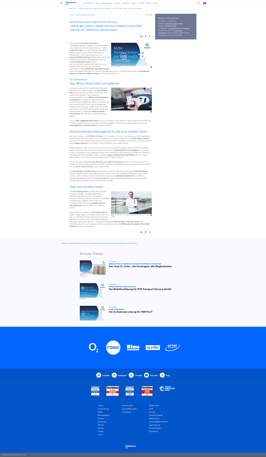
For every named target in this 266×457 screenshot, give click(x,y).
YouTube (154, 375)
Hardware (185, 28)
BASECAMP (154, 405)
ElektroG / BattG (156, 415)
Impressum (153, 431)
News (155, 3)
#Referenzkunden (103, 243)
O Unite (110, 123)
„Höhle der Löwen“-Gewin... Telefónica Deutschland (127, 8)
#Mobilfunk (94, 243)
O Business (178, 30)
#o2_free (127, 243)
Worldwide (126, 412)
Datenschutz (154, 418)
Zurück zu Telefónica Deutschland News (82, 15)
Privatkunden (127, 405)
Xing (168, 375)
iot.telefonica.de (170, 26)
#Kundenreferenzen (85, 243)
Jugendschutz (154, 425)
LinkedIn (106, 375)
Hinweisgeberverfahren (158, 421)
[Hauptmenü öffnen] (61, 3)
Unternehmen (88, 3)
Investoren (125, 3)
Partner (134, 3)
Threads (138, 375)
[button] (141, 36)
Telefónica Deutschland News (102, 8)
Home (100, 405)
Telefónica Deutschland (85, 8)
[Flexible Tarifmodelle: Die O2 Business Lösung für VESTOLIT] (132, 313)
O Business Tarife (174, 28)
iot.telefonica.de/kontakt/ (173, 23)
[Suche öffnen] (198, 3)
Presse (148, 3)
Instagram (122, 375)
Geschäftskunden (129, 409)
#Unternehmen (120, 243)
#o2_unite (134, 243)
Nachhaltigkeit (107, 3)
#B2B (70, 243)
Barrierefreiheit (155, 428)
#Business (76, 243)
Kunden (117, 3)
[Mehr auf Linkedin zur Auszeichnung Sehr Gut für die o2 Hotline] (130, 391)
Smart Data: (162, 33)
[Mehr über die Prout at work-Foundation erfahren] (167, 391)
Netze (97, 3)
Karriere (141, 3)
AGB (151, 409)
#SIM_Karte (112, 243)
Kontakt (152, 412)
